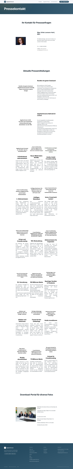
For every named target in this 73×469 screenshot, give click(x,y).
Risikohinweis (31, 450)
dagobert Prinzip (46, 1)
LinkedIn (45, 450)
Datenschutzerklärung (12, 466)
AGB (18, 466)
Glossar (30, 457)
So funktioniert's (54, 1)
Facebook (45, 449)
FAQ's (30, 454)
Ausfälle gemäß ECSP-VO (34, 459)
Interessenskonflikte (33, 452)
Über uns (31, 449)
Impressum (6, 466)
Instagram (45, 452)
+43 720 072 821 (61, 450)
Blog (30, 456)
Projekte (40, 1)
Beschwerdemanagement (34, 461)
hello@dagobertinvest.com (63, 452)
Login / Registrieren (64, 1)
